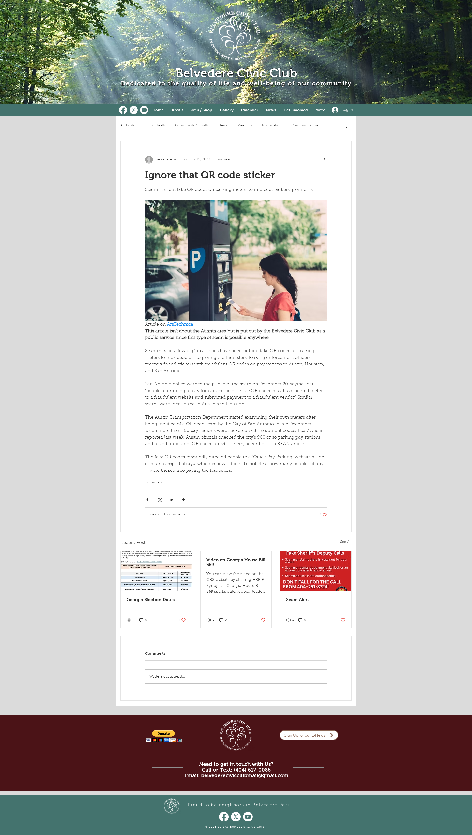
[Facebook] (123, 110)
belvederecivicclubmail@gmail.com (244, 775)
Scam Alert (297, 599)
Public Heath (154, 125)
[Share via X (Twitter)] (159, 499)
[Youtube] (144, 110)
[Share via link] (183, 499)
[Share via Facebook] (147, 499)
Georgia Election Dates (151, 599)
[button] (345, 126)
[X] (134, 110)
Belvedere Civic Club (236, 73)
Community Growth (191, 125)
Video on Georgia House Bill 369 (235, 562)
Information (271, 125)
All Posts (127, 125)
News (222, 125)
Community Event (306, 125)
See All (346, 542)
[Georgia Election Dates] (156, 571)
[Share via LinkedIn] (171, 499)
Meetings (244, 125)
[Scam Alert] (315, 571)
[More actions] (324, 160)
